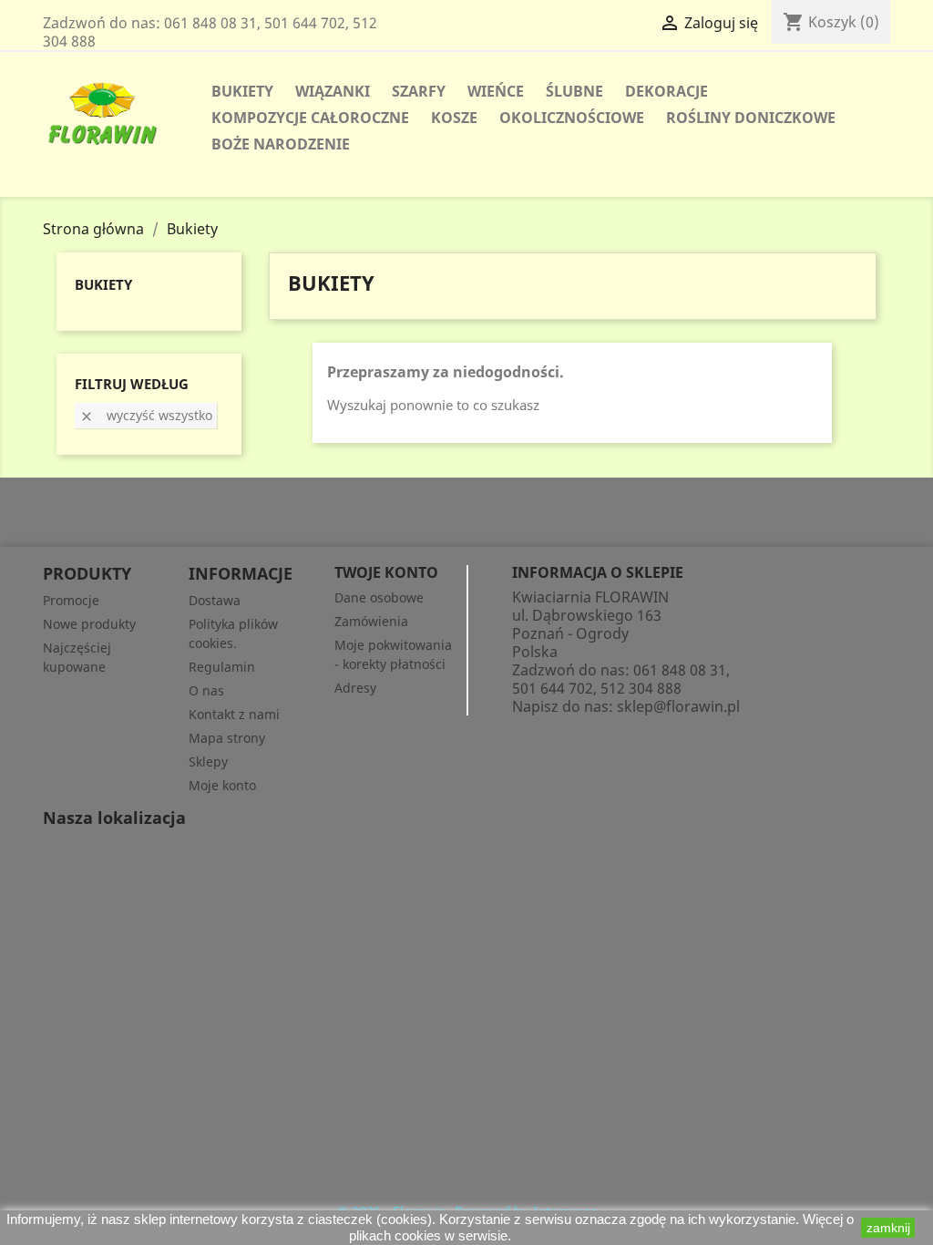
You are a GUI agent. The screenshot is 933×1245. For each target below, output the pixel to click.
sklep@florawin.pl (678, 706)
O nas (206, 690)
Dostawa (215, 600)
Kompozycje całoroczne (310, 118)
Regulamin (222, 666)
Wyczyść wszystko (145, 415)
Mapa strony (227, 737)
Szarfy (419, 91)
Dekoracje (666, 91)
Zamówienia (371, 621)
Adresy (355, 687)
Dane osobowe (379, 597)
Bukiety (242, 91)
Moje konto (222, 785)
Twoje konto (386, 572)
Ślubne (574, 91)
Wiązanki (332, 91)
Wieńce (495, 91)
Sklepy (208, 761)
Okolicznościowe (571, 118)
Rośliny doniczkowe (751, 118)
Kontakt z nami (234, 714)
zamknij (888, 1227)
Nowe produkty (89, 624)
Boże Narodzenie (280, 144)
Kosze (454, 118)
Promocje (71, 600)
